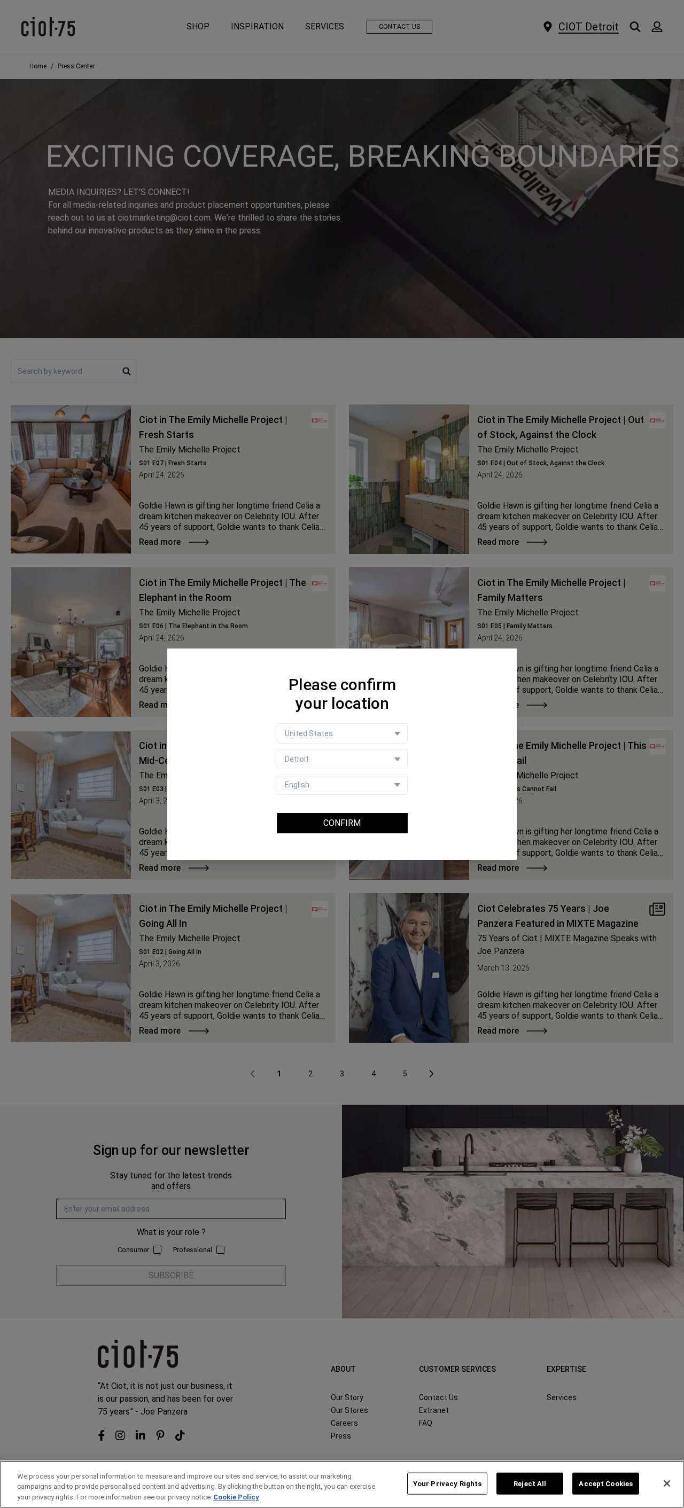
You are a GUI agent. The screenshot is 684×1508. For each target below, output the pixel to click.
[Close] (667, 1483)
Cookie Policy (236, 1497)
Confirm (342, 823)
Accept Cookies (606, 1483)
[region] (342, 1484)
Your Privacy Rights (447, 1483)
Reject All (530, 1483)
